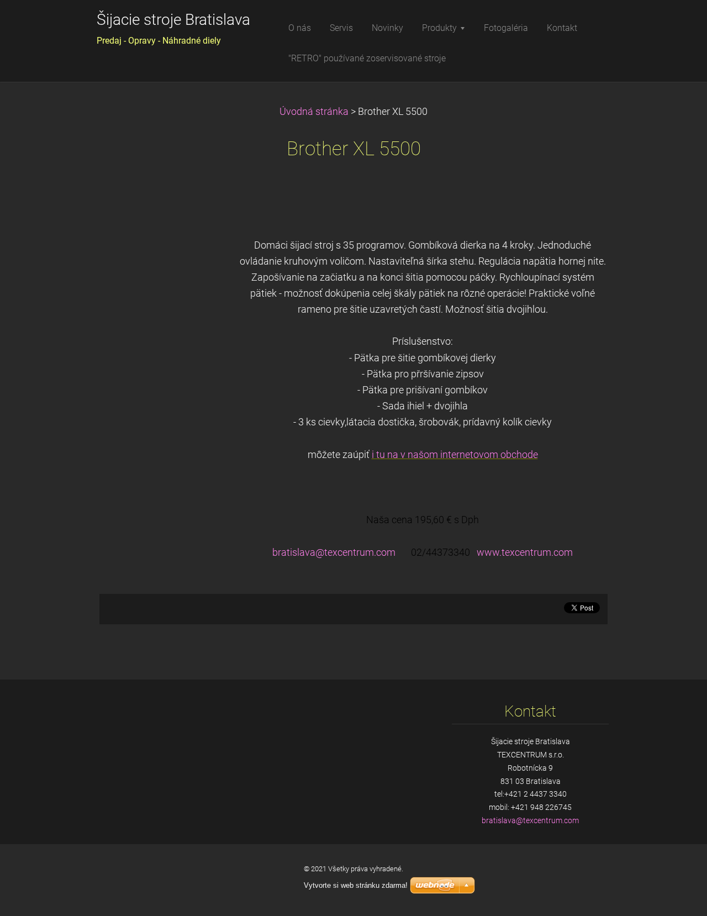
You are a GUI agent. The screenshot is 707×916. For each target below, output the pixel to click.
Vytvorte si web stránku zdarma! (356, 885)
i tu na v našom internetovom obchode (455, 454)
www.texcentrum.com (525, 552)
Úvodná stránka (314, 111)
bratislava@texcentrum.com (333, 552)
